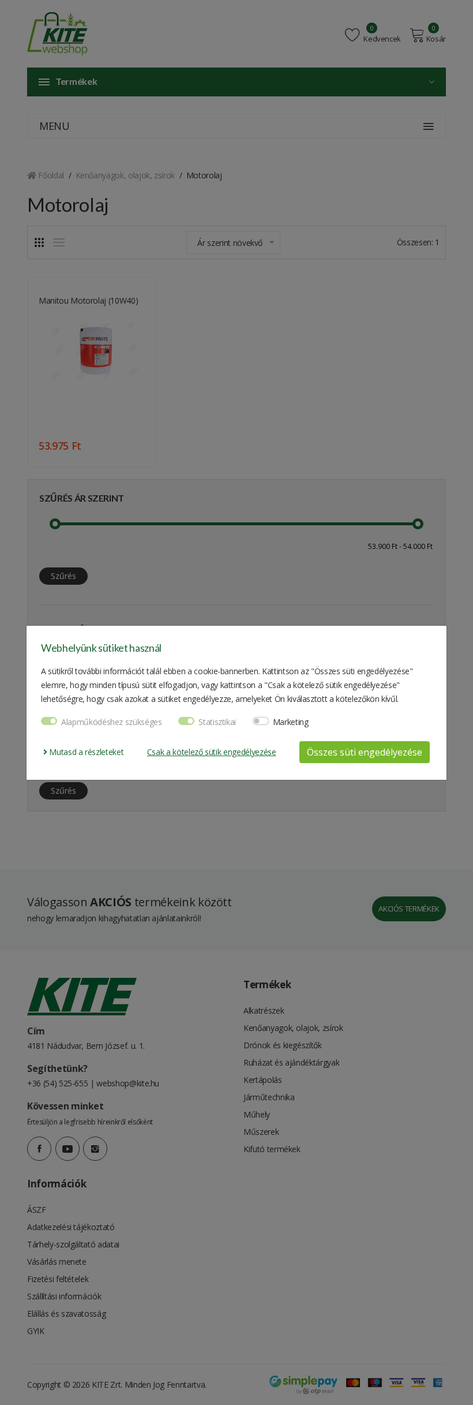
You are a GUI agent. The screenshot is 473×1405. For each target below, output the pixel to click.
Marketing (291, 721)
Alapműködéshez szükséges (111, 721)
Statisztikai (217, 721)
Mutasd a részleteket (85, 751)
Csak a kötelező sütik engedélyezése (211, 751)
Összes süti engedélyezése (364, 752)
